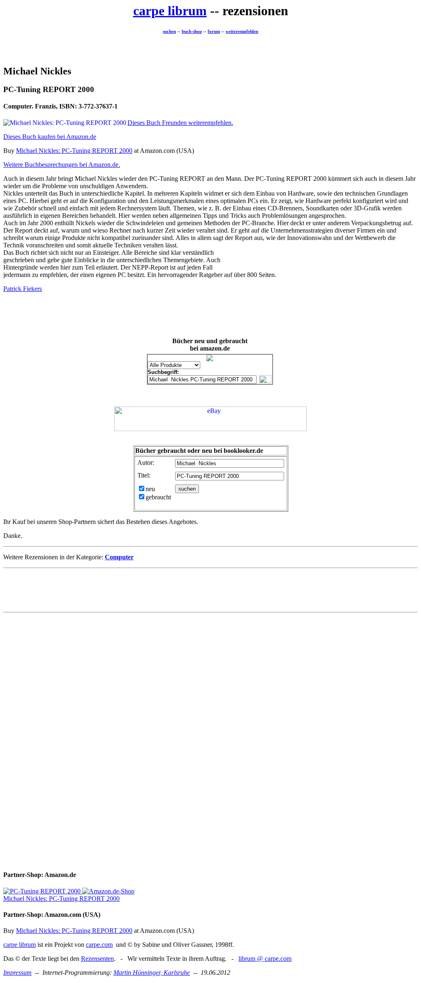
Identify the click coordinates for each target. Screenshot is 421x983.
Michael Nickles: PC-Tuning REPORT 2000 (74, 150)
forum (214, 31)
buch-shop (192, 31)
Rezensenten (97, 958)
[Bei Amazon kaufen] (42, 891)
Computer (119, 557)
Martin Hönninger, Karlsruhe (151, 972)
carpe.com (99, 944)
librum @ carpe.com (264, 958)
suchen (169, 31)
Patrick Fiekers (22, 288)
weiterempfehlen (242, 31)
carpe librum (170, 10)
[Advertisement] (210, 47)
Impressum (17, 972)
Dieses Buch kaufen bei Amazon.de (49, 136)
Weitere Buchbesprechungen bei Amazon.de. (61, 164)
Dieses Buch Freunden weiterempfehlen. (180, 122)
